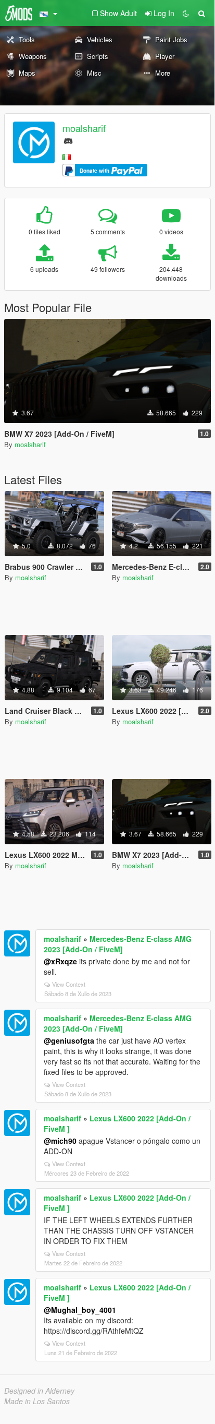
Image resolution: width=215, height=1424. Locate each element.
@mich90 (60, 1140)
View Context (68, 984)
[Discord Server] (68, 139)
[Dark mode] (186, 13)
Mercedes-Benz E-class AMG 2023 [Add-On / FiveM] (118, 944)
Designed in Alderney (39, 1390)
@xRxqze (60, 961)
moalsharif (84, 128)
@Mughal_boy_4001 (80, 1310)
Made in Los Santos (37, 1401)
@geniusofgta (69, 1040)
